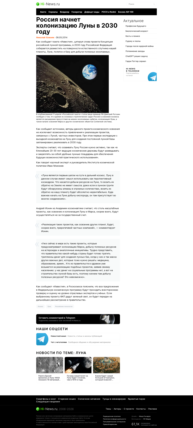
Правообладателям (110, 424)
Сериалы (53, 12)
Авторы (117, 409)
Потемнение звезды (135, 51)
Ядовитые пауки (136, 399)
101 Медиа (147, 419)
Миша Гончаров (144, 416)
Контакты (141, 409)
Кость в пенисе (133, 36)
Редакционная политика (112, 416)
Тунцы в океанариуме (114, 399)
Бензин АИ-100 (125, 12)
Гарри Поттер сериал (136, 61)
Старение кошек (67, 399)
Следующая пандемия (48, 401)
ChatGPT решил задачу (137, 56)
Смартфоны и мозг (46, 399)
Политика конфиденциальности (114, 419)
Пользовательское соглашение (114, 422)
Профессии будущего (136, 26)
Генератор (76, 12)
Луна (49, 306)
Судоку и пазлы (133, 41)
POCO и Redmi (109, 12)
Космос (40, 306)
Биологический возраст (137, 31)
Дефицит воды (91, 12)
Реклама (152, 409)
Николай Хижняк (45, 37)
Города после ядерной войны (140, 46)
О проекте (129, 409)
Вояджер (64, 12)
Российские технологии (63, 306)
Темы (108, 409)
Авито (43, 12)
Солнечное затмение (89, 399)
